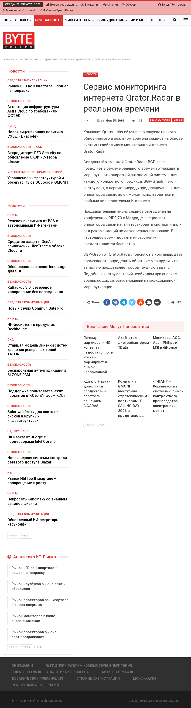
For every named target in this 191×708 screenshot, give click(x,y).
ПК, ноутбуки (17, 431)
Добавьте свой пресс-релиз (37, 678)
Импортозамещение (63, 4)
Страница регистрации (98, 678)
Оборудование (110, 20)
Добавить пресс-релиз (58, 10)
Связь (178, 120)
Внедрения (92, 4)
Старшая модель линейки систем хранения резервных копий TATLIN (37, 349)
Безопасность (48, 20)
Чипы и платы (78, 20)
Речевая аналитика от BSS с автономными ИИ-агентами (32, 223)
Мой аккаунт (145, 678)
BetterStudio (171, 700)
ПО (6, 20)
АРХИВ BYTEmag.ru (118, 672)
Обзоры (131, 4)
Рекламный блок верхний (35, 685)
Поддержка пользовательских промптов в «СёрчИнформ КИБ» (36, 393)
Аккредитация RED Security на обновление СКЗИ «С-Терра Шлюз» (34, 157)
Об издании (22, 665)
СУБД (11, 126)
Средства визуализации (27, 80)
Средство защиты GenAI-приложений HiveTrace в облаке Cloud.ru (36, 246)
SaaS (38, 147)
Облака (21, 20)
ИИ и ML (137, 20)
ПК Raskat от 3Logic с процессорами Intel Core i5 (31, 439)
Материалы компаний (21, 10)
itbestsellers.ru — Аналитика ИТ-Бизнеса (50, 672)
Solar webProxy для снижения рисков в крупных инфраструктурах (34, 416)
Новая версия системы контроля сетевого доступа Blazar (37, 460)
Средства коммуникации (28, 302)
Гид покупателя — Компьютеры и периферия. (91, 665)
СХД (10, 339)
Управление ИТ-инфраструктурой (34, 172)
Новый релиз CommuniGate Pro (35, 308)
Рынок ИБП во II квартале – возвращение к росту (31, 480)
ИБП (10, 472)
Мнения (112, 4)
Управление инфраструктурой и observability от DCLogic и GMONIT (37, 180)
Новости (91, 74)
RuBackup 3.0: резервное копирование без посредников (35, 289)
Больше (154, 20)
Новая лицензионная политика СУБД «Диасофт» (35, 134)
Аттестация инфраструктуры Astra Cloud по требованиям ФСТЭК (33, 111)
